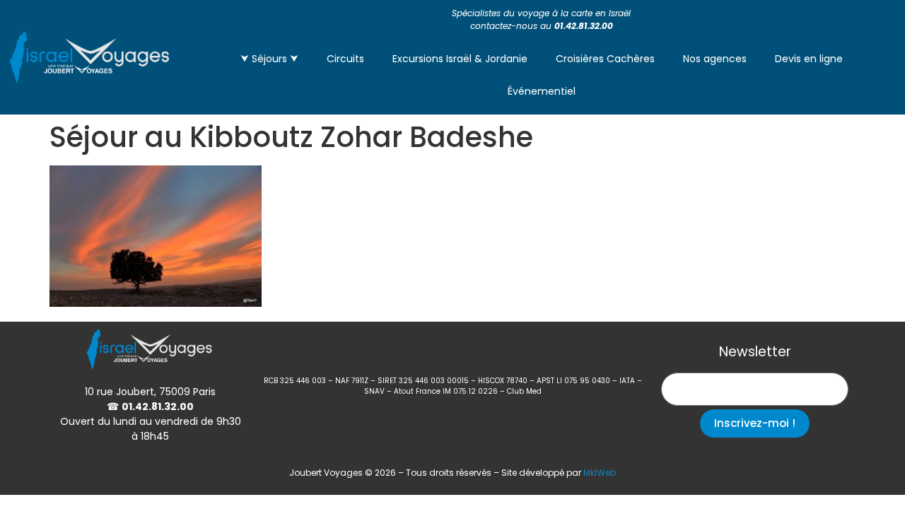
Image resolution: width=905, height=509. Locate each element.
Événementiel (542, 91)
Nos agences (715, 59)
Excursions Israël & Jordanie (459, 59)
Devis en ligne (809, 59)
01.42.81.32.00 (583, 26)
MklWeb (599, 473)
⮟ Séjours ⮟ (269, 59)
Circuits (345, 59)
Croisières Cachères (605, 59)
